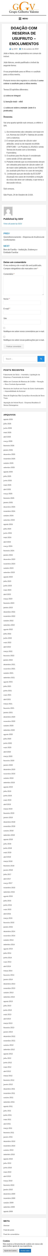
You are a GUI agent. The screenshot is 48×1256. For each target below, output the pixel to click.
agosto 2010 (8, 1159)
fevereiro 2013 (8, 1027)
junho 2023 (7, 586)
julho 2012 (7, 1058)
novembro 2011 (9, 1093)
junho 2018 (7, 848)
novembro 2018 (9, 826)
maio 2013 (7, 1014)
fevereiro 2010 (8, 1185)
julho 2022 (7, 634)
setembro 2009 (9, 1207)
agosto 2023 (8, 577)
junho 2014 (7, 958)
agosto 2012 (8, 1054)
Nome (6, 299)
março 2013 (7, 1023)
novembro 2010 (9, 1146)
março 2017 (7, 883)
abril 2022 (7, 647)
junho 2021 (7, 691)
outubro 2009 (8, 1203)
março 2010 (7, 1181)
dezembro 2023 (9, 559)
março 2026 (7, 441)
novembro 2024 (9, 511)
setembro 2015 (9, 892)
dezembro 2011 (9, 1089)
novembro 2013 (9, 988)
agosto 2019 (8, 787)
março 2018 (7, 861)
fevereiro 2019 (8, 813)
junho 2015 (7, 905)
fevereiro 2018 (8, 866)
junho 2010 (7, 1168)
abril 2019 (7, 804)
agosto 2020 (8, 734)
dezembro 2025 (9, 454)
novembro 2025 (9, 459)
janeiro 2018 (8, 870)
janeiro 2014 (8, 979)
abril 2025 (7, 489)
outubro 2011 (8, 1097)
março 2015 (7, 918)
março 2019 (7, 809)
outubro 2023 (8, 568)
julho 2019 (7, 791)
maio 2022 (7, 642)
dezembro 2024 (9, 507)
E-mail (6, 309)
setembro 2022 (9, 625)
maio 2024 (7, 537)
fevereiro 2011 (8, 1132)
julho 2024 (7, 529)
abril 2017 (7, 879)
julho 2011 (7, 1111)
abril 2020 (7, 752)
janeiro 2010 (8, 1189)
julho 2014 (7, 953)
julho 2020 (7, 739)
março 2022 (7, 651)
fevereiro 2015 (8, 923)
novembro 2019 (9, 774)
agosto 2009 (8, 1211)
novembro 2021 (9, 669)
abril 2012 (7, 1071)
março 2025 (7, 494)
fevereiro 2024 (8, 551)
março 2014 (7, 971)
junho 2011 (7, 1115)
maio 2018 (7, 852)
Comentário (8, 274)
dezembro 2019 (9, 769)
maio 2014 (7, 962)
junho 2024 (7, 533)
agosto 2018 (8, 839)
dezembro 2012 (9, 1036)
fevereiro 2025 (8, 498)
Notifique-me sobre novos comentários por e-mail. (24, 331)
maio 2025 (7, 485)
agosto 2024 (8, 524)
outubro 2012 (8, 1045)
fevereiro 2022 (8, 656)
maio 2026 (7, 432)
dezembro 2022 (9, 612)
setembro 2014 (9, 944)
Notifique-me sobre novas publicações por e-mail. (23, 340)
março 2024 (7, 546)
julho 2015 (7, 901)
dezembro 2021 (9, 664)
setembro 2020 (9, 730)
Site (5, 318)
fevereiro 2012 (8, 1080)
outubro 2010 (8, 1150)
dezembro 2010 (9, 1141)
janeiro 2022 (8, 660)
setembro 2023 (9, 572)
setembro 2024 (9, 520)
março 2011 (7, 1128)
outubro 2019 (8, 778)
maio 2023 (7, 590)
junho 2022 (7, 638)
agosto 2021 (8, 682)
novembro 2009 (9, 1198)
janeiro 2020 (8, 765)
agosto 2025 (8, 472)
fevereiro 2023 (8, 603)
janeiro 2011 (8, 1137)
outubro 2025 (8, 463)
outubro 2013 (8, 992)
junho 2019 (7, 796)
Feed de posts (8, 1230)
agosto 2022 (8, 629)
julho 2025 (7, 476)
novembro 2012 (9, 1041)
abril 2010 (7, 1176)
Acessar (6, 1225)
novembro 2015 (9, 888)
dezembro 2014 (9, 931)
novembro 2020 (9, 721)
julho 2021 (7, 686)
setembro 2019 (9, 782)
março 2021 (7, 704)
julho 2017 (7, 874)
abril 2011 (7, 1124)
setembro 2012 (9, 1049)
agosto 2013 (8, 1001)
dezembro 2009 (9, 1194)
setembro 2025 (9, 467)
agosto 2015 (8, 896)
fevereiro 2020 (8, 761)
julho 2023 (7, 581)
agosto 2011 (8, 1106)
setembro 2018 (9, 835)
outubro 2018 (8, 831)
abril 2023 (7, 594)
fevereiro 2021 (8, 708)
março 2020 (7, 756)
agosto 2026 (8, 419)
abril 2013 (7, 1019)
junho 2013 (7, 1010)
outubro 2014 (8, 940)
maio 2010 (7, 1172)
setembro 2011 (9, 1102)
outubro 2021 (8, 673)
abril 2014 (7, 966)
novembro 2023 (9, 564)
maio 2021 (7, 695)
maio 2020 (7, 747)
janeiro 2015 (8, 927)
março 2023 (7, 599)
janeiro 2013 (8, 1032)
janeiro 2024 (8, 555)
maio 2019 (7, 800)
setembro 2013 (9, 997)
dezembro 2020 (9, 717)
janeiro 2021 (8, 712)
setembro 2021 (9, 677)
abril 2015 (7, 914)
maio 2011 (7, 1119)
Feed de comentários (11, 1234)
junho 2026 (7, 428)
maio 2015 (7, 909)
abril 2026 (7, 437)
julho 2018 (7, 844)
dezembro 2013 (9, 984)
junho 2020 (7, 743)
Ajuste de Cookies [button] (10, 1251)
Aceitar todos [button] (25, 1251)
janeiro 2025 (8, 502)
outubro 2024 (8, 515)
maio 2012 (7, 1067)
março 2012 (7, 1076)
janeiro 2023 (8, 607)
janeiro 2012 (8, 1084)
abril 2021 (7, 699)
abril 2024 (7, 542)
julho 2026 (7, 424)
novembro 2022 (9, 616)
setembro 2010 (9, 1154)
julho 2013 (7, 1006)
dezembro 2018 (9, 822)
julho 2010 (7, 1163)
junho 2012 (7, 1062)
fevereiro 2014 (8, 975)
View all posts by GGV (12, 224)
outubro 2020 (8, 726)
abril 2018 (7, 857)
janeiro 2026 (8, 450)
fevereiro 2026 (8, 445)
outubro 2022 (8, 621)
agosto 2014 (8, 949)
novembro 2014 (9, 936)
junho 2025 (7, 480)
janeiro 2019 (8, 817)
